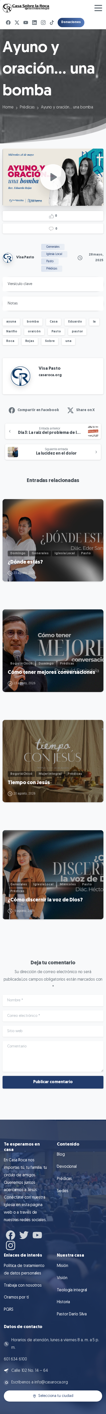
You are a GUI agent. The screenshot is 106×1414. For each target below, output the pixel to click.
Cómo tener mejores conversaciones (51, 672)
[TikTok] (52, 22)
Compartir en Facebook (38, 410)
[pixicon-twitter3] (24, 1234)
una (68, 341)
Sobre (50, 341)
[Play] (53, 177)
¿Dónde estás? (25, 562)
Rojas (29, 341)
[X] (17, 22)
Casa (54, 321)
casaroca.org (50, 375)
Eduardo (75, 321)
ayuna (11, 321)
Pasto (56, 331)
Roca (10, 341)
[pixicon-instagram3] (10, 1245)
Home (8, 107)
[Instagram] (43, 22)
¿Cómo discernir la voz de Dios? (45, 900)
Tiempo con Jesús (29, 782)
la (94, 321)
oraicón (34, 331)
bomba (33, 321)
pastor (77, 331)
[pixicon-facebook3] (10, 1234)
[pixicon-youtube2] (37, 1234)
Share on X (85, 410)
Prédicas (27, 107)
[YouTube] (25, 22)
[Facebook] (8, 22)
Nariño (11, 331)
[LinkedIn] (34, 22)
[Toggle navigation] (98, 8)
